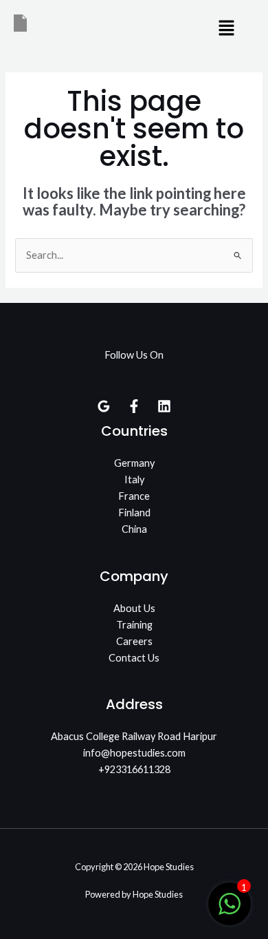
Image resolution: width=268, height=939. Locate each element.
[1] (230, 911)
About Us (134, 608)
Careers (134, 641)
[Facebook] (134, 406)
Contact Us (134, 658)
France (134, 496)
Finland (134, 512)
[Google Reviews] (104, 406)
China (134, 529)
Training (134, 625)
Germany (134, 463)
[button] (227, 28)
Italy (134, 479)
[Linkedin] (164, 406)
